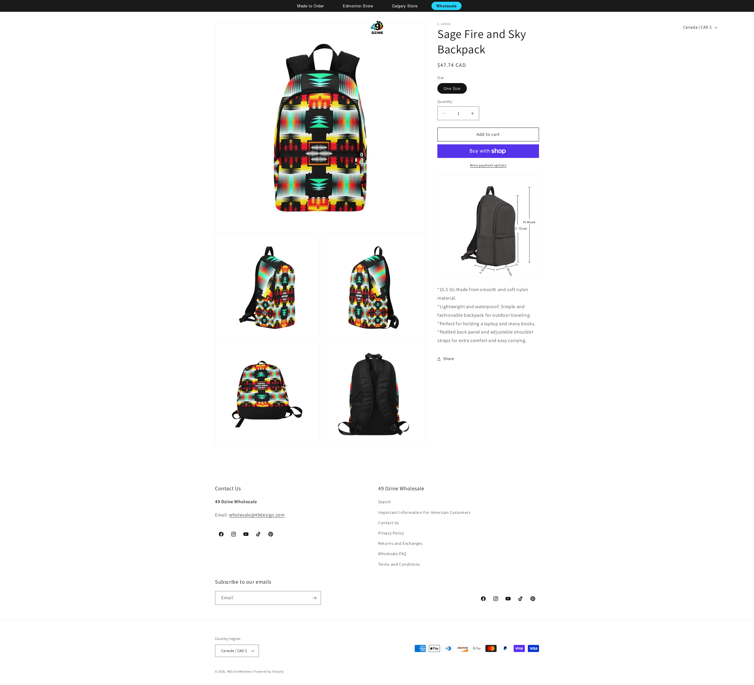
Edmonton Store (358, 6)
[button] (25, 27)
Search (384, 501)
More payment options (488, 165)
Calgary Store (405, 6)
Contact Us (388, 522)
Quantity (444, 101)
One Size (452, 88)
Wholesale (446, 6)
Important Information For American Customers (424, 512)
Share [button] (448, 359)
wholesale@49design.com (257, 515)
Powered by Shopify (269, 671)
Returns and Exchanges (400, 543)
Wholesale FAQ (392, 553)
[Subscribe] (314, 598)
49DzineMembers (240, 671)
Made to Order (310, 6)
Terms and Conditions (399, 564)
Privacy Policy (391, 533)
